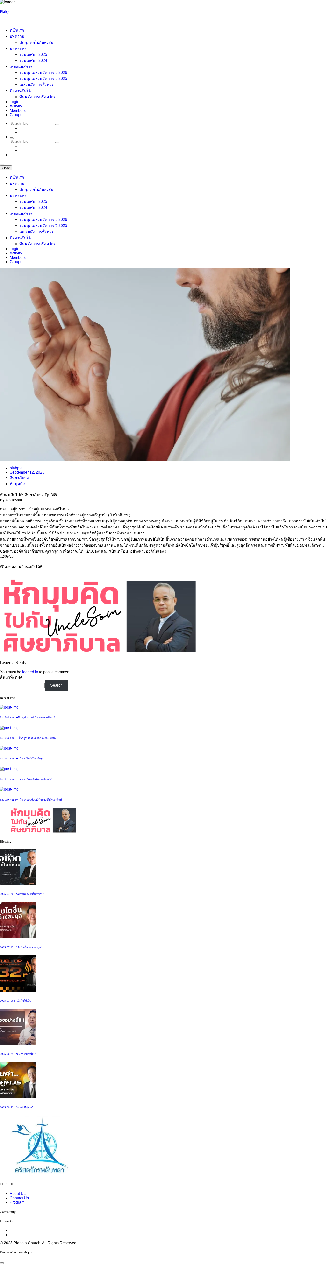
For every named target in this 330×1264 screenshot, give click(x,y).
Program (17, 1202)
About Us (18, 1194)
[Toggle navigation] (2, 164)
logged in (30, 672)
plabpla (16, 468)
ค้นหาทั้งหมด (11, 677)
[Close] (2, 1263)
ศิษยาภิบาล (19, 478)
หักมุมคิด (17, 484)
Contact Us (19, 1198)
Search (56, 685)
